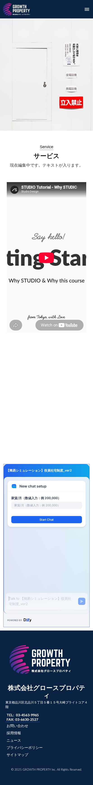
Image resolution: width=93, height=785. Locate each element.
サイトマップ (17, 754)
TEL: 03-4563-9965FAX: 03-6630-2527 (23, 717)
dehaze (87, 9)
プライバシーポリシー (25, 747)
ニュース (14, 740)
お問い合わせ (17, 725)
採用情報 (14, 733)
